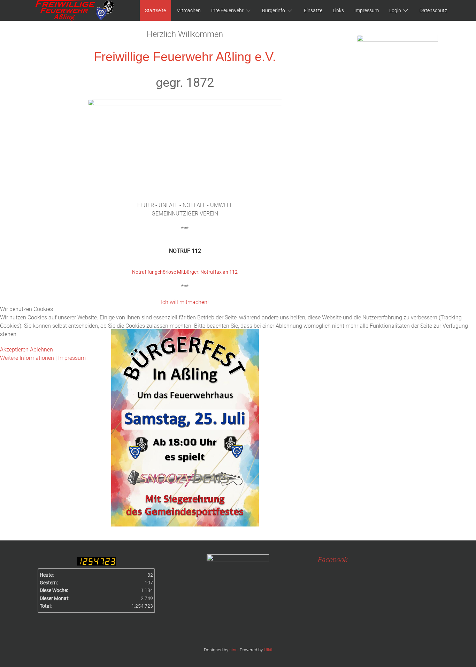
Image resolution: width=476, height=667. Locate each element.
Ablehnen (41, 349)
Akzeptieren (14, 349)
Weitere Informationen (27, 358)
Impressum (72, 358)
